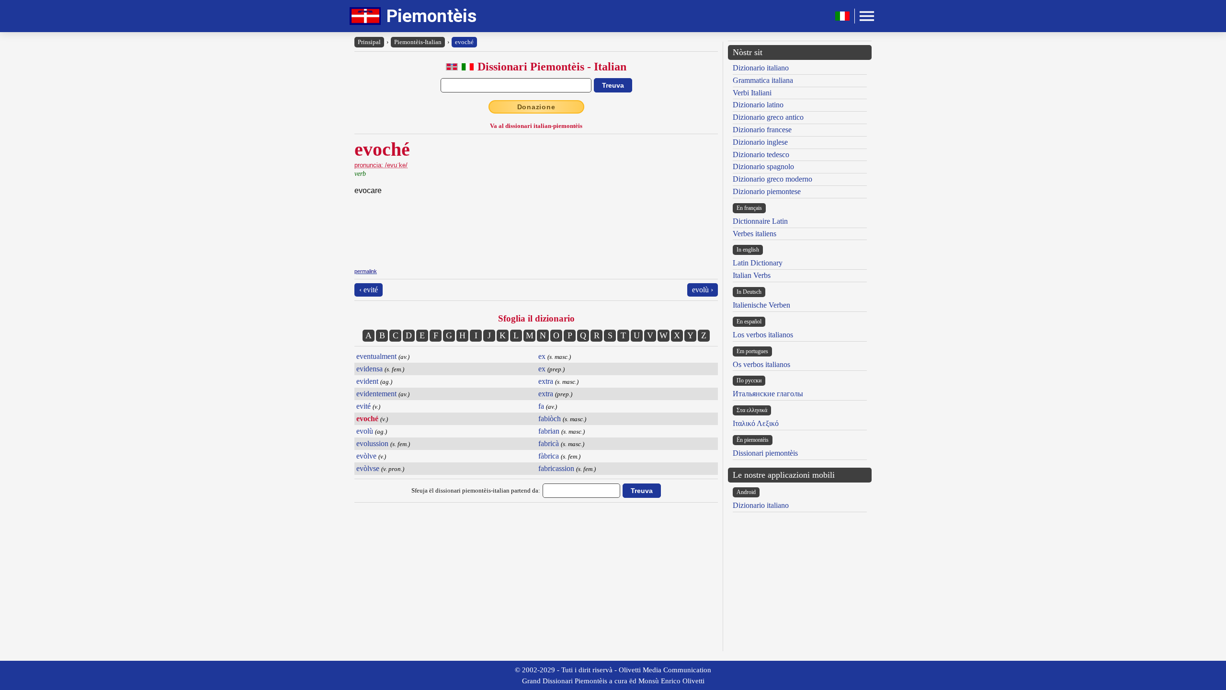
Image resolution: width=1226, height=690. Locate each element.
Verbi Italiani (752, 93)
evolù (364, 431)
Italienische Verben (761, 305)
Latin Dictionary (758, 263)
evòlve (366, 456)
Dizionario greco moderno (772, 179)
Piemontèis (431, 16)
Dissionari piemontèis (765, 453)
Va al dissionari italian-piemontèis (536, 125)
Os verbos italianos (761, 364)
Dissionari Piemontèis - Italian (551, 66)
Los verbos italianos (763, 335)
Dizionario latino (758, 105)
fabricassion (556, 468)
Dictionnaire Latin (760, 221)
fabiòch (549, 418)
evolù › (702, 290)
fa (541, 406)
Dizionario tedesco (761, 154)
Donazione (536, 107)
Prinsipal (369, 42)
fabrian (548, 431)
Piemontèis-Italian (418, 42)
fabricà (548, 443)
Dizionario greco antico (768, 117)
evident (367, 381)
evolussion (372, 443)
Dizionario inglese (760, 142)
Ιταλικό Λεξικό (756, 423)
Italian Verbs (752, 275)
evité (363, 406)
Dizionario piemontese (767, 191)
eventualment (376, 356)
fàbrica (548, 456)
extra (545, 381)
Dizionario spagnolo (763, 166)
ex (541, 356)
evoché (464, 42)
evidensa (369, 369)
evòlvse (367, 468)
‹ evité (368, 290)
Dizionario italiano (761, 68)
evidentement (376, 394)
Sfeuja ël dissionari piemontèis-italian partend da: (475, 490)
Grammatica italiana (763, 80)
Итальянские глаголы (768, 394)
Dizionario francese (762, 130)
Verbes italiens (754, 234)
